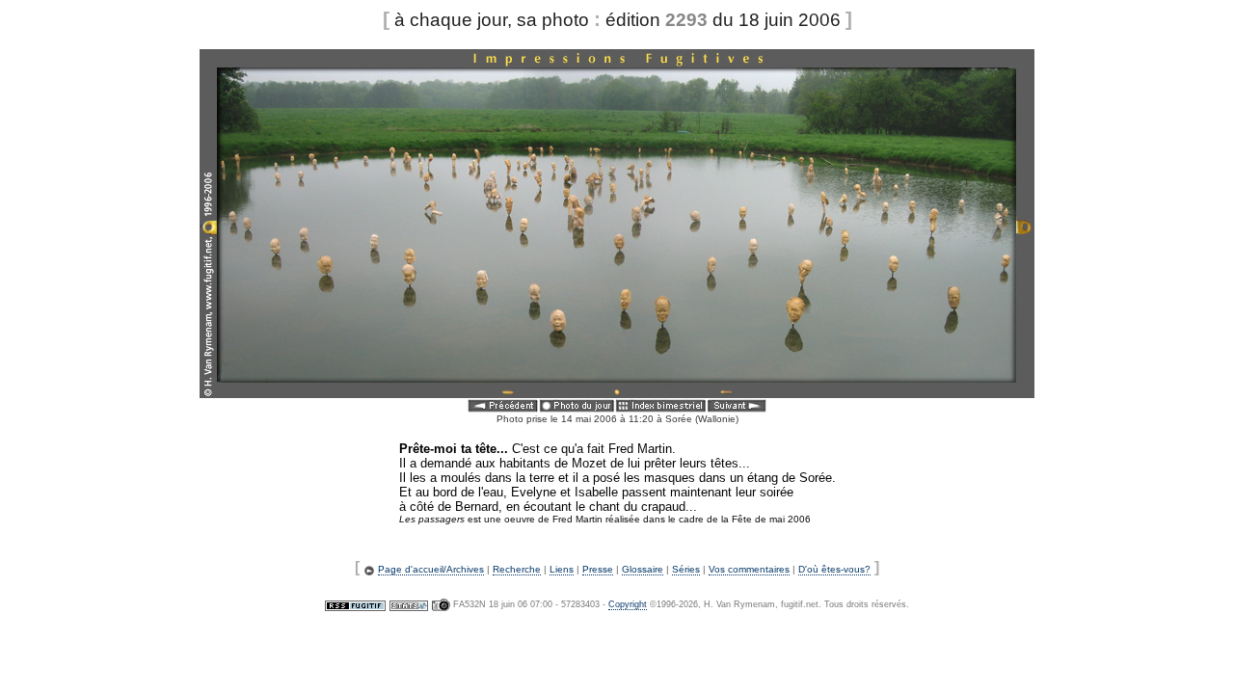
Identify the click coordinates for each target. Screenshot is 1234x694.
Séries (686, 569)
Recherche (517, 569)
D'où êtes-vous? (834, 569)
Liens (562, 569)
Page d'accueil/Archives (431, 569)
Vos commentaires (749, 569)
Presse (597, 569)
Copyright (627, 604)
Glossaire (642, 569)
